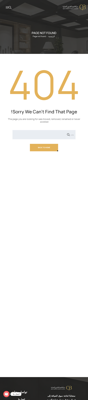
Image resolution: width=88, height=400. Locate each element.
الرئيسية (51, 36)
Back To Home (44, 147)
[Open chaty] (6, 394)
